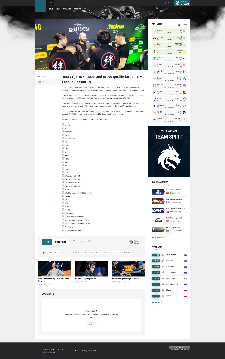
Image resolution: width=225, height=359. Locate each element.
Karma (77, 350)
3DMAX (49, 252)
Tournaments (80, 9)
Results (184, 24)
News (50, 3)
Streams (67, 9)
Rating (84, 350)
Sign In (91, 325)
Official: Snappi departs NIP (85, 279)
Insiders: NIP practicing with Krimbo (125, 279)
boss (97, 252)
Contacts (92, 350)
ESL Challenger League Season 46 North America (117, 252)
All (179, 24)
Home (51, 9)
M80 (63, 252)
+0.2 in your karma (78, 243)
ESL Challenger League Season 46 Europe (80, 252)
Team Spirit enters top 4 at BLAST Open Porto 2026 (53, 280)
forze (56, 252)
